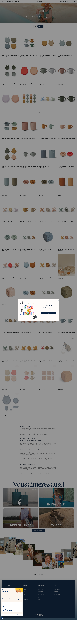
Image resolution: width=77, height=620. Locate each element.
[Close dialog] (58, 300)
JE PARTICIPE (48, 313)
